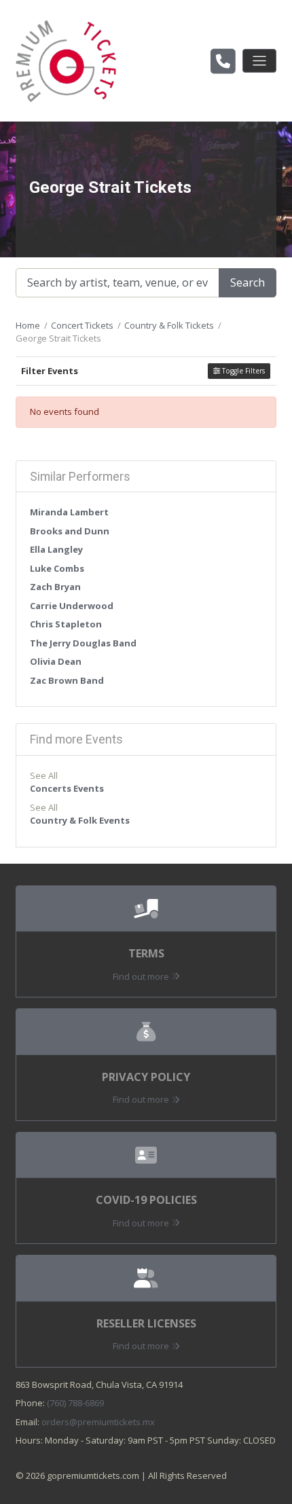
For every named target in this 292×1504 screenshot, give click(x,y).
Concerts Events (67, 788)
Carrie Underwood (71, 606)
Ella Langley (56, 549)
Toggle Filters (242, 370)
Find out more (142, 976)
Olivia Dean (55, 661)
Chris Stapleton (66, 624)
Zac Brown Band (67, 680)
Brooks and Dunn (69, 531)
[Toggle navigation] (259, 60)
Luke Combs (57, 568)
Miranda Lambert (69, 512)
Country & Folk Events (80, 820)
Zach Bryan (55, 587)
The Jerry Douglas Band (83, 643)
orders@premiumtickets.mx (98, 1422)
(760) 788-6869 (75, 1403)
